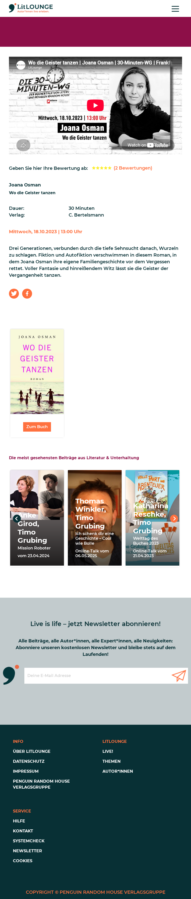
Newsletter (27, 851)
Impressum (26, 771)
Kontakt (23, 831)
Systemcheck (29, 841)
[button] (14, 294)
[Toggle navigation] (175, 8)
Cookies (22, 860)
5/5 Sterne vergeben (110, 168)
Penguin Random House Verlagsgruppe (41, 784)
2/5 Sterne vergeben (98, 168)
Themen (111, 761)
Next (174, 519)
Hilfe (19, 821)
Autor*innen (117, 771)
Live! (107, 751)
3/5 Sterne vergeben (102, 168)
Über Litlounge (31, 751)
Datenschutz (29, 761)
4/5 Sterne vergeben (106, 168)
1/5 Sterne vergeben (94, 168)
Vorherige (17, 519)
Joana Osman (25, 185)
